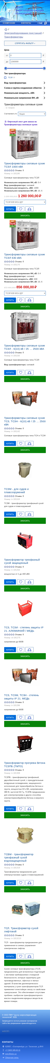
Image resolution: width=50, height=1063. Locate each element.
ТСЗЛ (10, 78)
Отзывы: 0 (19, 170)
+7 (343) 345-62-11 (12, 1050)
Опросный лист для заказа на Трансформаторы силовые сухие (20, 123)
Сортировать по (10, 114)
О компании (9, 23)
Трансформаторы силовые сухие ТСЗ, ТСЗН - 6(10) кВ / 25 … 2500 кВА (25, 421)
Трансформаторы (13, 37)
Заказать (25, 215)
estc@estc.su (11, 1054)
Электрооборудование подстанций (23, 33)
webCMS (5, 1031)
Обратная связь (12, 1058)
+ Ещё (39, 23)
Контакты (26, 23)
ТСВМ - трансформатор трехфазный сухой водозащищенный (18, 857)
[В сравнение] (29, 208)
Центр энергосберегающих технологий (24, 10)
